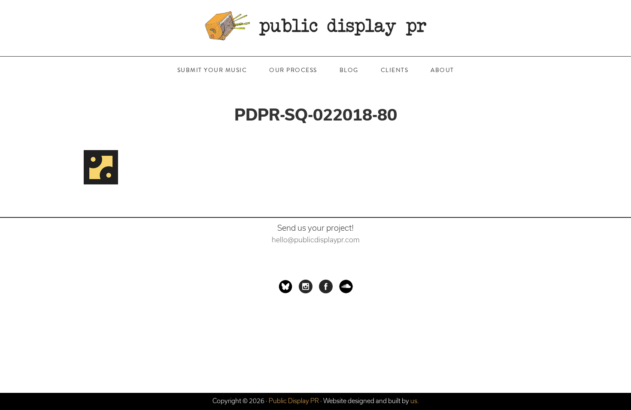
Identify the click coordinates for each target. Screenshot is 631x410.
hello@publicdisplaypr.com (316, 240)
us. (414, 400)
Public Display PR (315, 26)
